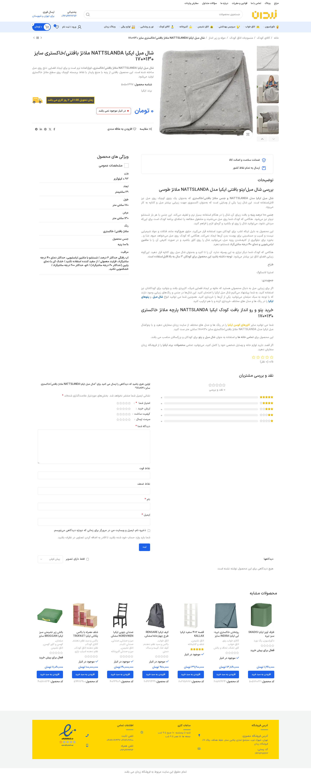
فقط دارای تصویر (75, 559)
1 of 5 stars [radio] (129, 403)
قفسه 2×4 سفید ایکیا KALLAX (192, 634)
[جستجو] (88, 14)
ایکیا (143, 91)
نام (147, 499)
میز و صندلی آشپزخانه (122, 651)
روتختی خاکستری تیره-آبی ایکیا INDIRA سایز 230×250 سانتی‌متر (226, 636)
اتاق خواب (234, 644)
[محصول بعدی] (34, 38)
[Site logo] (264, 14)
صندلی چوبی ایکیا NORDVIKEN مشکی (122, 634)
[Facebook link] (54, 129)
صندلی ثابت (126, 644)
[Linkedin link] (41, 129)
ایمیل (146, 515)
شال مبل (158, 297)
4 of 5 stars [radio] (120, 403)
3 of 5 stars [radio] (123, 403)
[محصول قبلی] (41, 38)
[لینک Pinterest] (45, 129)
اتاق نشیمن (198, 641)
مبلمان (59, 641)
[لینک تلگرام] (36, 129)
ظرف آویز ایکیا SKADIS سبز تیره (261, 634)
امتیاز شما (143, 403)
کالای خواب (233, 641)
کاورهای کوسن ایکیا (239, 325)
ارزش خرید (143, 409)
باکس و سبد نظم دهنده (156, 644)
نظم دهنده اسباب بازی (86, 651)
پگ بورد (258, 641)
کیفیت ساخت (141, 414)
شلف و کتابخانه (196, 644)
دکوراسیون (268, 641)
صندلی (115, 641)
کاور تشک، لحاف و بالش (226, 648)
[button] (261, 674)
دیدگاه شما (143, 426)
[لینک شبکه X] (50, 129)
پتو (224, 641)
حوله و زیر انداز (217, 38)
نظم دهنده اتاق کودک (86, 648)
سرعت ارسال (142, 419)
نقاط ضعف (143, 484)
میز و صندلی (126, 641)
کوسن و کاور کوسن (53, 644)
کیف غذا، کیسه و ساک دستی (157, 649)
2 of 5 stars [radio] (126, 403)
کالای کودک (263, 38)
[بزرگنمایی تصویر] (247, 134)
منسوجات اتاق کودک (241, 38)
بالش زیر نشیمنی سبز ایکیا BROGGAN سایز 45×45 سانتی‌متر (51, 636)
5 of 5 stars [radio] (117, 403)
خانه (276, 38)
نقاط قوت (144, 468)
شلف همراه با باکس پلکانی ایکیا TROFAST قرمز (85, 636)
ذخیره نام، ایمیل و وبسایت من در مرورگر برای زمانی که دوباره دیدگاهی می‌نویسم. (100, 530)
